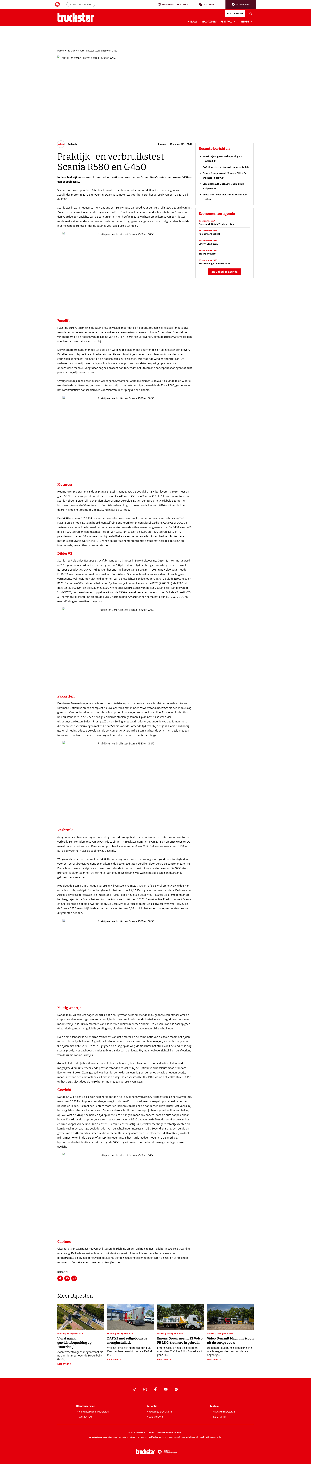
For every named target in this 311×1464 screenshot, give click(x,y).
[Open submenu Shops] (251, 21)
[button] (240, 4)
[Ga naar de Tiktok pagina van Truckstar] (135, 1389)
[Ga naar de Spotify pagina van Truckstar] (176, 1389)
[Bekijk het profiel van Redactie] (67, 144)
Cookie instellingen (187, 1437)
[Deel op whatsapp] (74, 1278)
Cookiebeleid (203, 1437)
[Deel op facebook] (60, 1278)
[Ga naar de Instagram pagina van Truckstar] (145, 1389)
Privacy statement (170, 1437)
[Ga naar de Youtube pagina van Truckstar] (166, 1389)
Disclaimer (156, 1437)
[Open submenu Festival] (234, 21)
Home (60, 50)
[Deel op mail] (67, 1278)
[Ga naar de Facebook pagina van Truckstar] (155, 1389)
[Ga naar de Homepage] (75, 17)
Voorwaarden (216, 1437)
